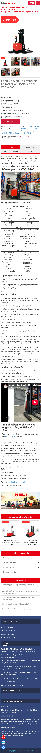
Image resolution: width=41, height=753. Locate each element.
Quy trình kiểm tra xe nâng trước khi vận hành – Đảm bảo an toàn (18, 599)
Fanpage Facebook (11, 690)
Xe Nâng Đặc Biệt (9, 562)
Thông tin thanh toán (11, 151)
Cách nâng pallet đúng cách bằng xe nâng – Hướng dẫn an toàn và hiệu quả (20, 586)
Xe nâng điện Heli (7, 627)
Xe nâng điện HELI (10, 436)
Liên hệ (6, 643)
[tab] (10, 147)
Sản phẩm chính (10, 622)
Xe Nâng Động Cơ (9, 572)
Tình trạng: (5, 129)
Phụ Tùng (6, 558)
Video (30, 151)
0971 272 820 (25, 136)
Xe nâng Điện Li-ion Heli (16, 482)
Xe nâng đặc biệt (7, 634)
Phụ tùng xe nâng (8, 638)
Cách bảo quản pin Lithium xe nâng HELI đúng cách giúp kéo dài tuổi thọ (20, 592)
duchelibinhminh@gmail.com (15, 685)
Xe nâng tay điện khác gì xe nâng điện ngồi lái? (18, 609)
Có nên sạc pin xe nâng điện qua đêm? (15, 604)
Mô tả (11, 147)
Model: (3, 126)
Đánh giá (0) (30, 147)
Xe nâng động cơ (8, 631)
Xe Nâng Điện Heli (9, 567)
